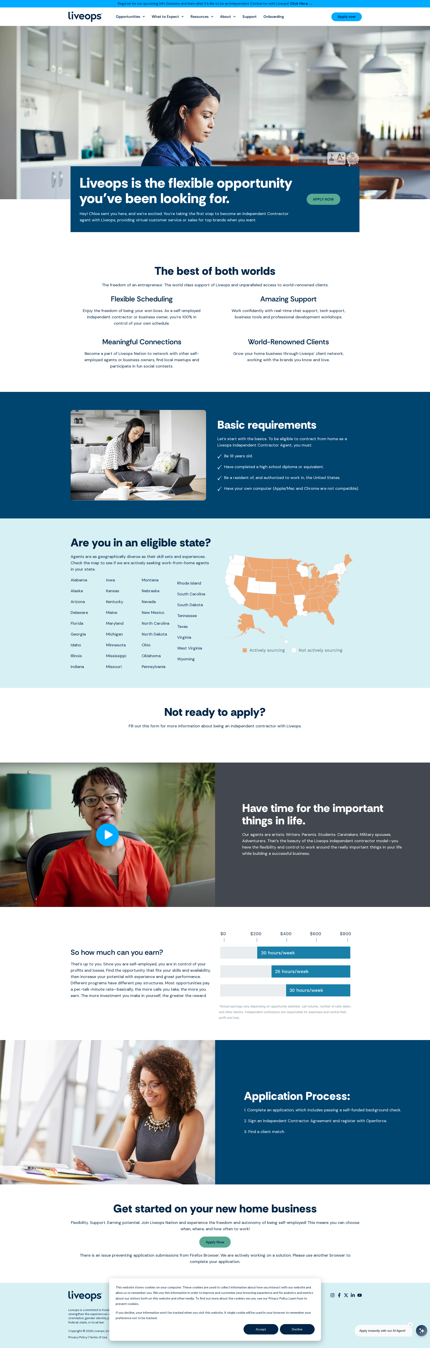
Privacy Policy (77, 1337)
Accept (261, 1329)
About (225, 16)
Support (249, 16)
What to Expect (165, 16)
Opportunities (128, 16)
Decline (297, 1329)
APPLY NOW (323, 199)
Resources (200, 16)
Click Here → (301, 3)
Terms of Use (98, 1337)
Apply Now (215, 1242)
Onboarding (273, 16)
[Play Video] (107, 834)
